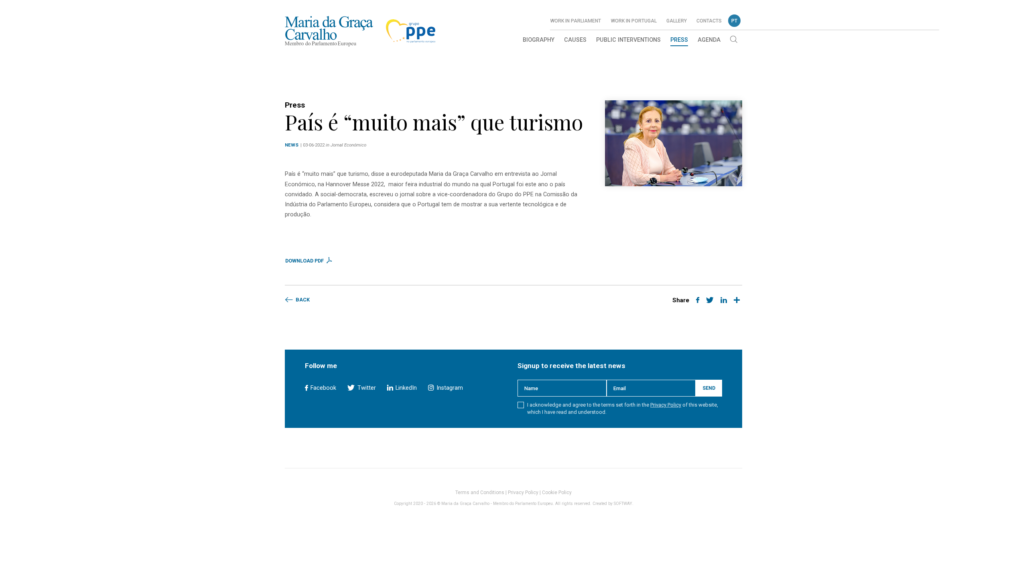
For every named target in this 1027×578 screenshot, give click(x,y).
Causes (575, 40)
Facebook (322, 388)
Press (679, 40)
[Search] (733, 40)
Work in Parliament (575, 21)
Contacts (709, 21)
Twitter (365, 388)
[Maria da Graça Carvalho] (329, 31)
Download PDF (305, 261)
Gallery (676, 21)
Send (708, 388)
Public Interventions (628, 40)
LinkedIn (405, 388)
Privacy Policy (665, 405)
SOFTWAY (623, 503)
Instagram (449, 388)
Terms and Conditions (479, 492)
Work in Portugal (634, 21)
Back (302, 300)
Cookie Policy (557, 492)
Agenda (709, 40)
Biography (538, 40)
